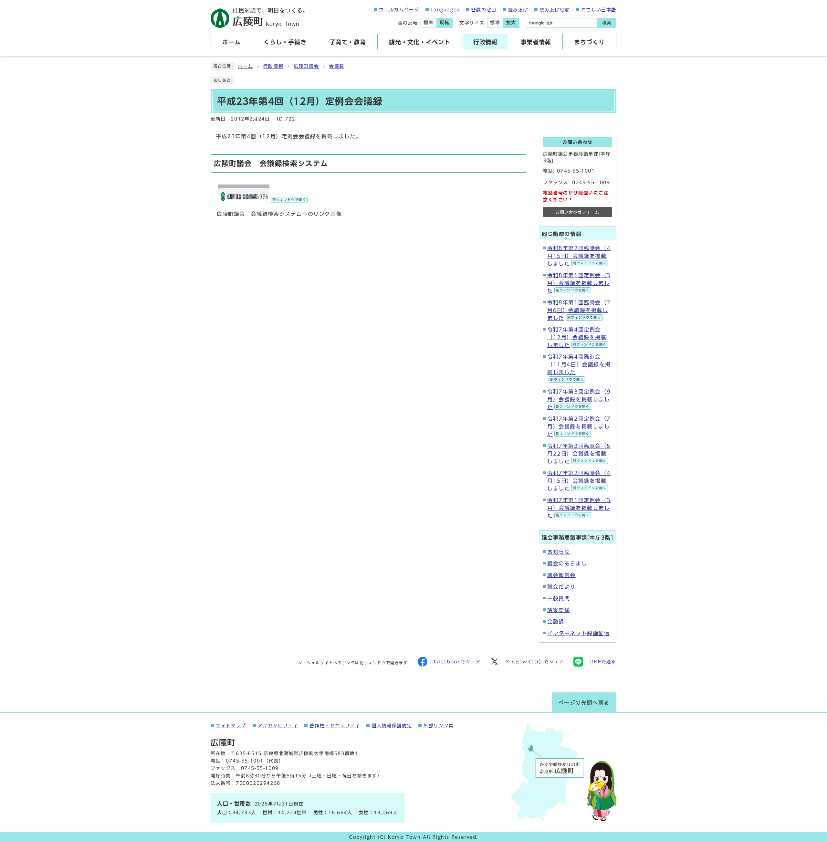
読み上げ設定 (554, 10)
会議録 (336, 66)
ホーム (245, 66)
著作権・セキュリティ (334, 725)
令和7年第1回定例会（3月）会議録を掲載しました (579, 508)
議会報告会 (561, 575)
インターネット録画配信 (578, 633)
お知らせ (558, 551)
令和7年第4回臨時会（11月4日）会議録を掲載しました (579, 367)
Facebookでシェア (457, 661)
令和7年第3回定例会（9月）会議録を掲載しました (579, 399)
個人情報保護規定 (392, 725)
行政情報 (273, 66)
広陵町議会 (306, 66)
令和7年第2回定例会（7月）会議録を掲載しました (579, 426)
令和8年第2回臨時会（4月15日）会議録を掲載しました (579, 256)
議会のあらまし (567, 563)
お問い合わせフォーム (578, 212)
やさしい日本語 (598, 9)
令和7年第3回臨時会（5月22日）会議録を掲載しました (579, 453)
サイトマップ (231, 725)
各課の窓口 (484, 9)
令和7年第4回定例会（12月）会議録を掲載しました (577, 337)
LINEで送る (603, 661)
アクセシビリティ (278, 725)
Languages (445, 9)
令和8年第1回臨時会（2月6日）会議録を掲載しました (579, 310)
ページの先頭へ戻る (584, 702)
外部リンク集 (439, 725)
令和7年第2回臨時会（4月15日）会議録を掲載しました (579, 480)
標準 (429, 22)
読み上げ (518, 10)
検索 (606, 23)
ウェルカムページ (399, 9)
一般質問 (558, 598)
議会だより (561, 586)
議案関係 (558, 610)
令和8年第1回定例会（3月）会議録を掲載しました (579, 283)
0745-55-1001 (576, 171)
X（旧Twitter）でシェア (535, 661)
